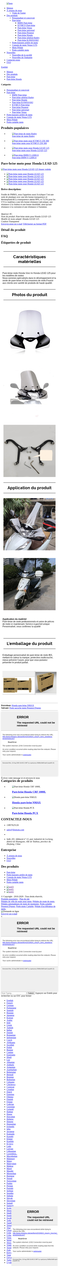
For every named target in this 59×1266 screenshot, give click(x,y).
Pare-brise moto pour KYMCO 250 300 (29, 143)
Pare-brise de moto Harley (23, 136)
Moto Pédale (17, 47)
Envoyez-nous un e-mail (11, 224)
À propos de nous (14, 10)
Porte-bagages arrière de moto (25, 42)
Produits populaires (9, 899)
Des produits (12, 15)
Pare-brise (16, 20)
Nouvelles (11, 52)
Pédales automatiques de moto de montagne (20, 904)
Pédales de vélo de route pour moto (16, 901)
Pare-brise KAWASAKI (28, 40)
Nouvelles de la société (22, 55)
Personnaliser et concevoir (23, 18)
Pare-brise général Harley (29, 38)
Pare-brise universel (26, 30)
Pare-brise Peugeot (26, 33)
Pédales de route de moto (43, 901)
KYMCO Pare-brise (26, 25)
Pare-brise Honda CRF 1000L (29, 791)
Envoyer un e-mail (9, 914)
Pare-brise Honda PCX (25, 813)
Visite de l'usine (19, 13)
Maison (10, 8)
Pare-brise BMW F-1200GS (24, 157)
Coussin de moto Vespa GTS (24, 45)
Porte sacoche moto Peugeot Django (25, 708)
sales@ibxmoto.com (15, 830)
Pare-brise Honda (25, 35)
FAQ (9, 62)
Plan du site (24, 899)
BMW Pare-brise (25, 23)
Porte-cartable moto (20, 50)
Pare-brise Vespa (25, 28)
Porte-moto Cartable (25, 906)
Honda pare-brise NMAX (23, 705)
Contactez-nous (13, 60)
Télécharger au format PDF (35, 224)
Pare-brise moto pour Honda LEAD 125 (29, 150)
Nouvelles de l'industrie (22, 57)
